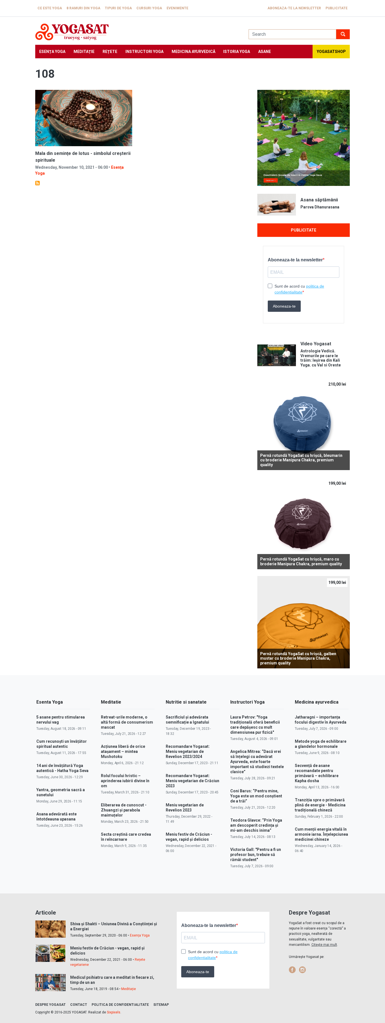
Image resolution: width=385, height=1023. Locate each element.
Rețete (110, 51)
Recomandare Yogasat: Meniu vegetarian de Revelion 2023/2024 (188, 751)
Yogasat (136, 32)
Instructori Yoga (144, 51)
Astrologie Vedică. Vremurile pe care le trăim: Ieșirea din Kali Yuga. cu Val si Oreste (320, 358)
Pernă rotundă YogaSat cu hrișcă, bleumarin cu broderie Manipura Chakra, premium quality (301, 460)
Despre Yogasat (50, 1005)
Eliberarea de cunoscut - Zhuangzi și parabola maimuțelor (124, 810)
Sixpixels (113, 1012)
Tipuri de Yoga (118, 8)
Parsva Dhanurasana (319, 207)
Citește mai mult (324, 945)
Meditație (84, 51)
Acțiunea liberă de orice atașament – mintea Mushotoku (123, 751)
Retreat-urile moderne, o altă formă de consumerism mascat (127, 722)
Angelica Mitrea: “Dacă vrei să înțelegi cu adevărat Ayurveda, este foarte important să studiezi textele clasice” (257, 761)
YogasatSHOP (331, 51)
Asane (264, 51)
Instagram (302, 969)
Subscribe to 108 (37, 183)
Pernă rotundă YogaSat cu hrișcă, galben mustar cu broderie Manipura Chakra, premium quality (298, 658)
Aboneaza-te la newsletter (294, 8)
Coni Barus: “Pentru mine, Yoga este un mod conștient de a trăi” (256, 796)
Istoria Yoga (236, 51)
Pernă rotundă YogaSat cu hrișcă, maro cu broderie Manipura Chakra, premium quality (301, 561)
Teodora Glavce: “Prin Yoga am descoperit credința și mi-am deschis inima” (256, 825)
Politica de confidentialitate (120, 1005)
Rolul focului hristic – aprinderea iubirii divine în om (125, 780)
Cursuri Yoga (149, 8)
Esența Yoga (52, 51)
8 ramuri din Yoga (83, 8)
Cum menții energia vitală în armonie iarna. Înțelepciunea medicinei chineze (321, 834)
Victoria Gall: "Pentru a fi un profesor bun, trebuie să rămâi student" (255, 854)
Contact (78, 1005)
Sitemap (161, 1005)
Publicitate (337, 8)
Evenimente (177, 8)
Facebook (292, 969)
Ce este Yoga (49, 8)
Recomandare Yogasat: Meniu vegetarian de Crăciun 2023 (192, 780)
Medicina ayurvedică (193, 51)
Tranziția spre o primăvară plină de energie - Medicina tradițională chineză (320, 805)
